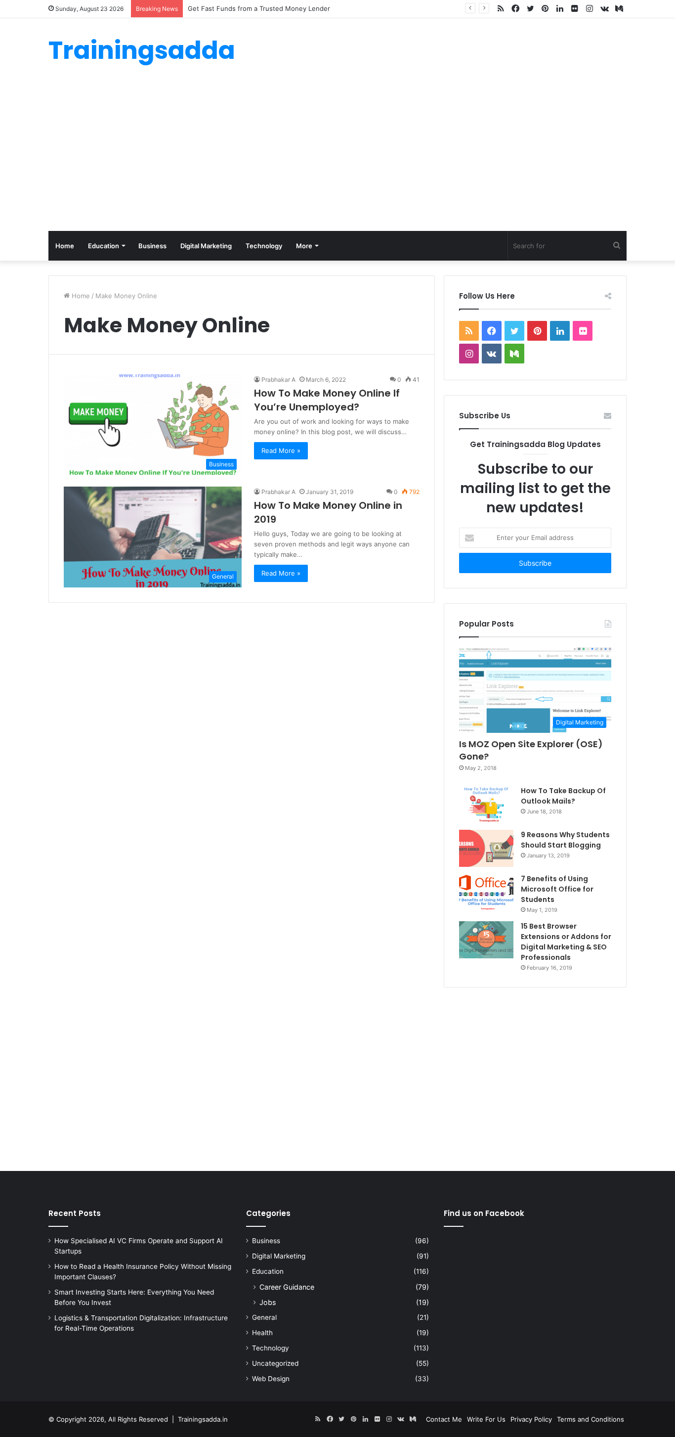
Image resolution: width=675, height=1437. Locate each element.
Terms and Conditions (590, 1419)
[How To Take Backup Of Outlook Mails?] (486, 804)
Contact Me (444, 1419)
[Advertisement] (337, 157)
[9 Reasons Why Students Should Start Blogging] (486, 848)
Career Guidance (286, 1287)
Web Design (271, 1379)
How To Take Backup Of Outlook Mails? (563, 796)
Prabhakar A (278, 379)
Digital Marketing (206, 246)
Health (262, 1333)
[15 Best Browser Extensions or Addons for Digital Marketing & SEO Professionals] (486, 939)
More (304, 246)
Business (152, 246)
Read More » (280, 450)
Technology (264, 246)
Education (103, 246)
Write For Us (486, 1419)
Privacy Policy (531, 1419)
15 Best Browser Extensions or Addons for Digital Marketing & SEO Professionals (566, 941)
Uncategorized (275, 1363)
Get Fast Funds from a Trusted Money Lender (259, 8)
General (264, 1317)
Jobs (267, 1302)
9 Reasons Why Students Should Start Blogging (565, 840)
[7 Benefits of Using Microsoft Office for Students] (486, 892)
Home (64, 246)
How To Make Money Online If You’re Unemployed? (327, 400)
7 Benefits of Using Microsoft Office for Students (557, 889)
